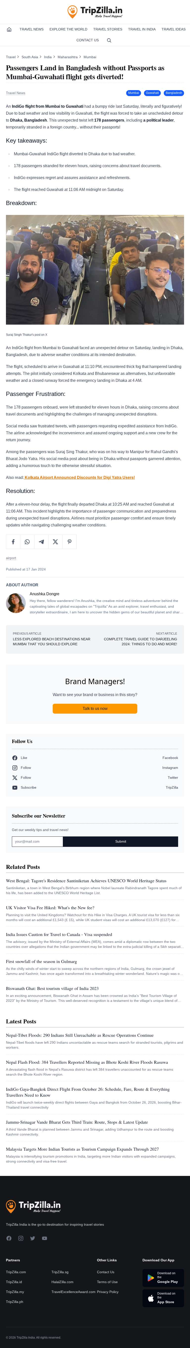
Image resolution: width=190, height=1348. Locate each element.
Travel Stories (107, 29)
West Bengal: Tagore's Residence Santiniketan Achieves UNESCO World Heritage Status (86, 880)
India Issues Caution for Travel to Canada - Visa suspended (59, 934)
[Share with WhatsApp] (27, 542)
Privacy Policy (108, 1292)
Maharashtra (68, 57)
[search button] (109, 40)
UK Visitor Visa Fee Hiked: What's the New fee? (50, 907)
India (48, 57)
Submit (120, 841)
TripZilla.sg (60, 1272)
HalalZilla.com (62, 1282)
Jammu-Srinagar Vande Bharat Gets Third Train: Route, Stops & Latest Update (77, 1122)
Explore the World (68, 29)
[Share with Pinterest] (69, 542)
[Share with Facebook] (13, 542)
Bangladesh (174, 93)
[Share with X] (55, 542)
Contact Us (87, 40)
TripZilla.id (14, 1282)
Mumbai (90, 57)
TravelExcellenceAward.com (73, 1292)
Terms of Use (107, 1282)
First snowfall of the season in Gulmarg (41, 961)
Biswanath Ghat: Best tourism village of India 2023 (52, 988)
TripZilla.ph (14, 1302)
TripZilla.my (15, 1292)
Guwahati (152, 93)
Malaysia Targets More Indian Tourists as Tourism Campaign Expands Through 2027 (82, 1149)
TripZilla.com (16, 1272)
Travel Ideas (174, 29)
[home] (9, 29)
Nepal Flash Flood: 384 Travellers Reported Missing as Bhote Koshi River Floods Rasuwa (87, 1062)
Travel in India (142, 29)
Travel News (32, 29)
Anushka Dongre (44, 594)
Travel (11, 57)
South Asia (30, 57)
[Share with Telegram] (41, 542)
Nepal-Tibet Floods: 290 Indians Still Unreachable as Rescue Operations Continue (80, 1035)
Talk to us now (95, 708)
